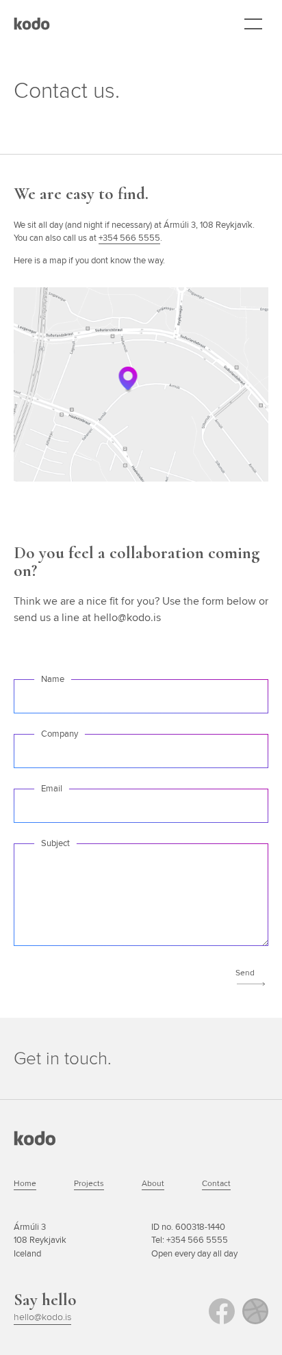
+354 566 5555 (129, 237)
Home (25, 1183)
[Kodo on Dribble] (255, 1311)
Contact (216, 1183)
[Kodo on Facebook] (222, 1311)
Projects (89, 1183)
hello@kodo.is (42, 1317)
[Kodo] (32, 23)
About (153, 1183)
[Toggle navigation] (253, 25)
